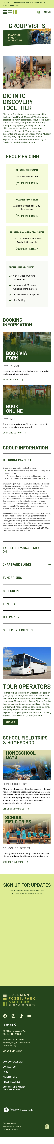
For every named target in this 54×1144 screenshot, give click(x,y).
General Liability (10, 1129)
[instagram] (13, 1016)
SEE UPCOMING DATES (13, 809)
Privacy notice (9, 1123)
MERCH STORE (10, 1076)
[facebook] (5, 1016)
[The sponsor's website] (27, 1110)
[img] (47, 1126)
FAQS (5, 1071)
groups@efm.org (27, 528)
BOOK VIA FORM (10, 380)
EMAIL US (10, 722)
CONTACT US (9, 1066)
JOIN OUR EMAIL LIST (13, 1061)
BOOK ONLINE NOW (12, 433)
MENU (47, 12)
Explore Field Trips (13, 862)
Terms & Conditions (12, 1126)
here (13, 473)
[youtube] (29, 1016)
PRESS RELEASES (11, 1081)
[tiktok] (21, 1016)
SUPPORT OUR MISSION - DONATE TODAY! (14, 1088)
